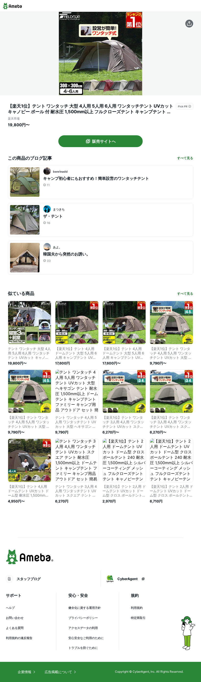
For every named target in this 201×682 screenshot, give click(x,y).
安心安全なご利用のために (86, 638)
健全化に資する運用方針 (84, 608)
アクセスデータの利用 (83, 628)
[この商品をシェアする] (189, 24)
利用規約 (137, 608)
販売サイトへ (104, 141)
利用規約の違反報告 (19, 638)
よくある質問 (15, 628)
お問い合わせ (15, 618)
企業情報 (24, 672)
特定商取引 (138, 618)
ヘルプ (10, 608)
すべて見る (185, 158)
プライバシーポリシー (83, 618)
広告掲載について (58, 672)
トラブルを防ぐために (83, 648)
